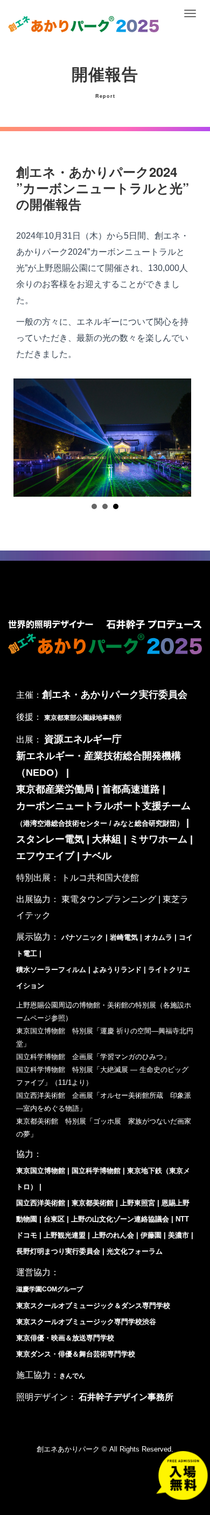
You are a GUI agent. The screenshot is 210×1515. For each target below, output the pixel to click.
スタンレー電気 (50, 839)
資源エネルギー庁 (83, 739)
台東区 (54, 1219)
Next (179, 437)
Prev (30, 437)
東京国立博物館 (40, 1171)
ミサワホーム (158, 839)
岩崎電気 (124, 937)
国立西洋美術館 (40, 1203)
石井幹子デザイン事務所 (126, 1397)
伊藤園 (151, 1235)
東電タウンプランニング (108, 899)
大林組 (106, 839)
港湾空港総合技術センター (65, 823)
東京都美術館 (93, 1203)
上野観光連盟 (65, 1235)
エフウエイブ (45, 856)
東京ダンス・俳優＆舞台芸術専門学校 (75, 1354)
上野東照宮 (137, 1203)
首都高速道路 (131, 789)
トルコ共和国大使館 (100, 877)
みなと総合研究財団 (145, 823)
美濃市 (178, 1235)
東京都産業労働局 (55, 789)
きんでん (72, 1376)
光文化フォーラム (135, 1251)
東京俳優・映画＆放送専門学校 (65, 1338)
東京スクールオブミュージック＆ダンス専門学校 (93, 1306)
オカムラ (159, 937)
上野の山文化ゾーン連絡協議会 (120, 1219)
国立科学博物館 (96, 1171)
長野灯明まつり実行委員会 (58, 1251)
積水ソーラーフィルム (51, 970)
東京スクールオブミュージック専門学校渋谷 (86, 1322)
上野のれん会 (113, 1235)
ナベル (96, 856)
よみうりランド (117, 970)
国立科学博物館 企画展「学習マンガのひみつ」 (93, 1057)
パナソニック (82, 937)
